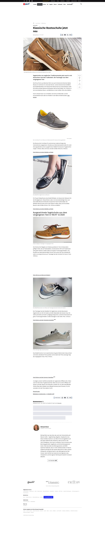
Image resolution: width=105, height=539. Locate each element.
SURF (45, 510)
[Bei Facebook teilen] (65, 35)
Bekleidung (43, 23)
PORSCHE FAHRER (26, 512)
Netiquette (59, 403)
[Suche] (81, 4)
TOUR (51, 510)
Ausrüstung (40, 4)
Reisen (44, 4)
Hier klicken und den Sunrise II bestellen (43, 377)
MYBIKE (54, 510)
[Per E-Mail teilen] (70, 35)
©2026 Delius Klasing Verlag (28, 515)
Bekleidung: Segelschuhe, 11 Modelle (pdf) (43, 394)
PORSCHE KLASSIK (74, 510)
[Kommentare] (79, 87)
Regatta (51, 4)
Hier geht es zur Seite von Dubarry (41, 275)
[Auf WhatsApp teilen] (62, 35)
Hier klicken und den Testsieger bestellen (43, 320)
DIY (47, 4)
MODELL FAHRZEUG (66, 510)
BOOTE (41, 510)
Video (64, 4)
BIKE (48, 510)
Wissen (55, 4)
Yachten (34, 4)
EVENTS (32, 512)
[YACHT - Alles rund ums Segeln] (27, 4)
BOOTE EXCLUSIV (36, 510)
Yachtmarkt (60, 4)
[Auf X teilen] (67, 35)
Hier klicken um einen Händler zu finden (43, 152)
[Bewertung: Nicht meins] (79, 80)
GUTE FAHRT (59, 510)
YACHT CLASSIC (29, 510)
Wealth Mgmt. (70, 4)
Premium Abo (46, 0)
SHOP (24, 510)
